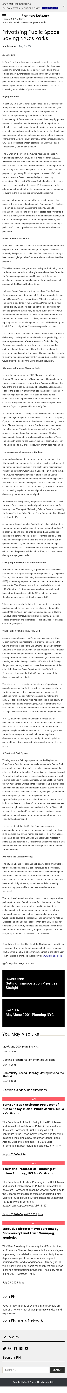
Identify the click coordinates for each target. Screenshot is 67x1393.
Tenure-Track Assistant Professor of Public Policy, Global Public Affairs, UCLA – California (33, 1109)
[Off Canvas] (4, 15)
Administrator (9, 46)
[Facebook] (15, 1348)
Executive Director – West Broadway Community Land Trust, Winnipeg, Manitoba (30, 1233)
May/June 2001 (26, 963)
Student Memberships (16, 4)
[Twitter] (4, 1348)
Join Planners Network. (23, 1320)
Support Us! (50, 8)
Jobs (33, 1099)
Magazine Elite (47, 1382)
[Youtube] (26, 1348)
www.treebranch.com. (53, 956)
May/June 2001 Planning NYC (20, 1046)
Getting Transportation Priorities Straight (28, 1060)
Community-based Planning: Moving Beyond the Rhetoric (33, 1074)
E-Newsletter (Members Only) (21, 8)
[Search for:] (25, 1370)
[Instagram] (10, 1348)
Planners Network (35, 15)
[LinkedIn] (21, 1348)
